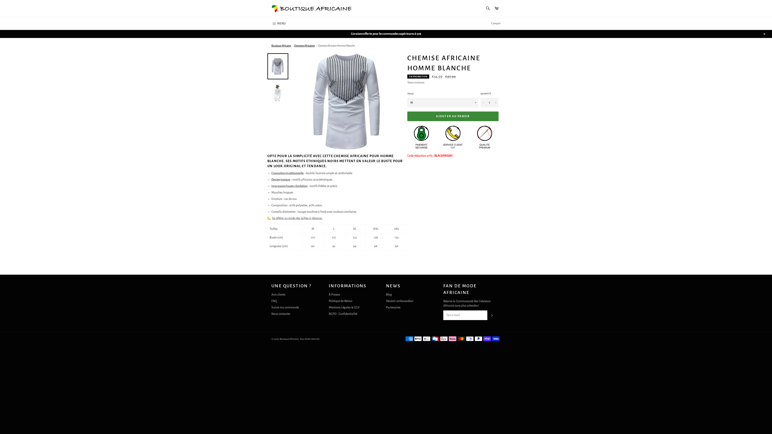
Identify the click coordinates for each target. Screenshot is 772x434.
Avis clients (278, 294)
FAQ (274, 301)
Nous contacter (280, 313)
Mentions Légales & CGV (344, 307)
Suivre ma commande (285, 307)
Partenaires (393, 307)
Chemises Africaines (304, 45)
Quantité (485, 93)
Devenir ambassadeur (399, 301)
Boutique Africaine (281, 45)
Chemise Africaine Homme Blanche (336, 45)
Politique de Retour (340, 301)
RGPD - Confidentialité (343, 313)
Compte (496, 23)
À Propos (334, 294)
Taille (410, 93)
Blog (389, 294)
